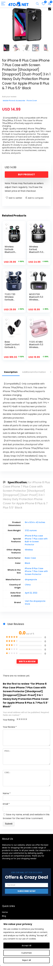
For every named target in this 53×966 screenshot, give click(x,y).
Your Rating (8, 719)
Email (6, 804)
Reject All (26, 960)
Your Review (10, 727)
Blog (4, 916)
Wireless (29, 549)
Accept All (26, 945)
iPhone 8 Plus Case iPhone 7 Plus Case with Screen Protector (36, 571)
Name (6, 793)
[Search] (37, 3)
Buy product (26, 174)
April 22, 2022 (31, 592)
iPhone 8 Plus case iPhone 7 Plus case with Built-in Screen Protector (36, 540)
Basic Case (30, 558)
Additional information (34, 372)
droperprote (31, 579)
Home (5, 912)
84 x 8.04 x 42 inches (35, 522)
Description (11, 372)
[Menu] (3, 3)
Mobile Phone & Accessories (14, 100)
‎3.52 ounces (31, 530)
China (28, 584)
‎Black (27, 563)
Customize (26, 952)
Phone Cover (31, 100)
